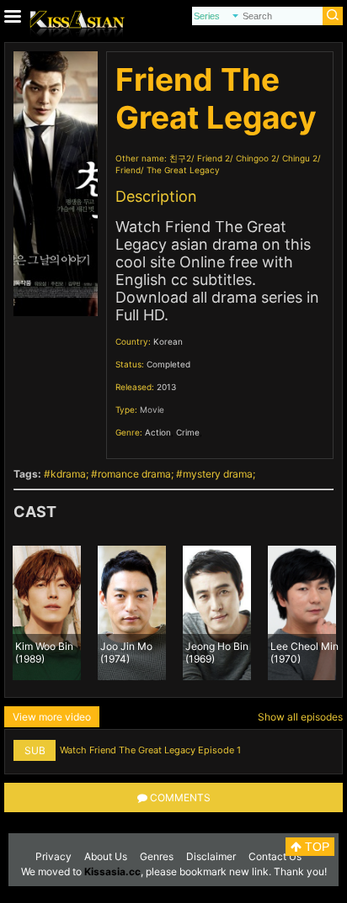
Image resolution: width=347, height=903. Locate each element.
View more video (52, 716)
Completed (168, 364)
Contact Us (275, 856)
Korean (168, 341)
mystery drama (218, 473)
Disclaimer (211, 856)
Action (158, 432)
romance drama (134, 473)
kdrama (68, 473)
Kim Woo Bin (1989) (44, 651)
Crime (188, 432)
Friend (128, 170)
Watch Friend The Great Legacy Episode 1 (150, 750)
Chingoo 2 (256, 158)
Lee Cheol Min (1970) (304, 651)
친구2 (180, 158)
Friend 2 (213, 158)
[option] (47, 613)
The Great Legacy (183, 170)
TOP (315, 846)
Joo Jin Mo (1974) (126, 651)
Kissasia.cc (112, 871)
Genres (157, 856)
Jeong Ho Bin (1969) (216, 651)
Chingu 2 (300, 158)
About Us (105, 856)
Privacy (53, 856)
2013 (166, 387)
